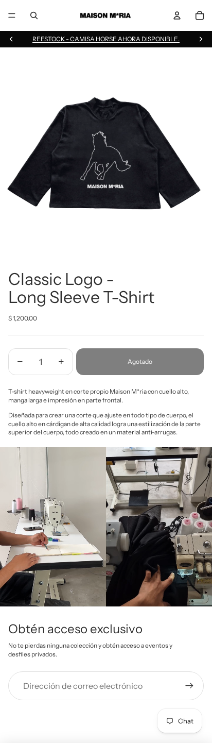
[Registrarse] (189, 686)
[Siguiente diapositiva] (200, 39)
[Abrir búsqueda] (34, 15)
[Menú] (12, 15)
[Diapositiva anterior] (11, 39)
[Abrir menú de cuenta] (177, 15)
